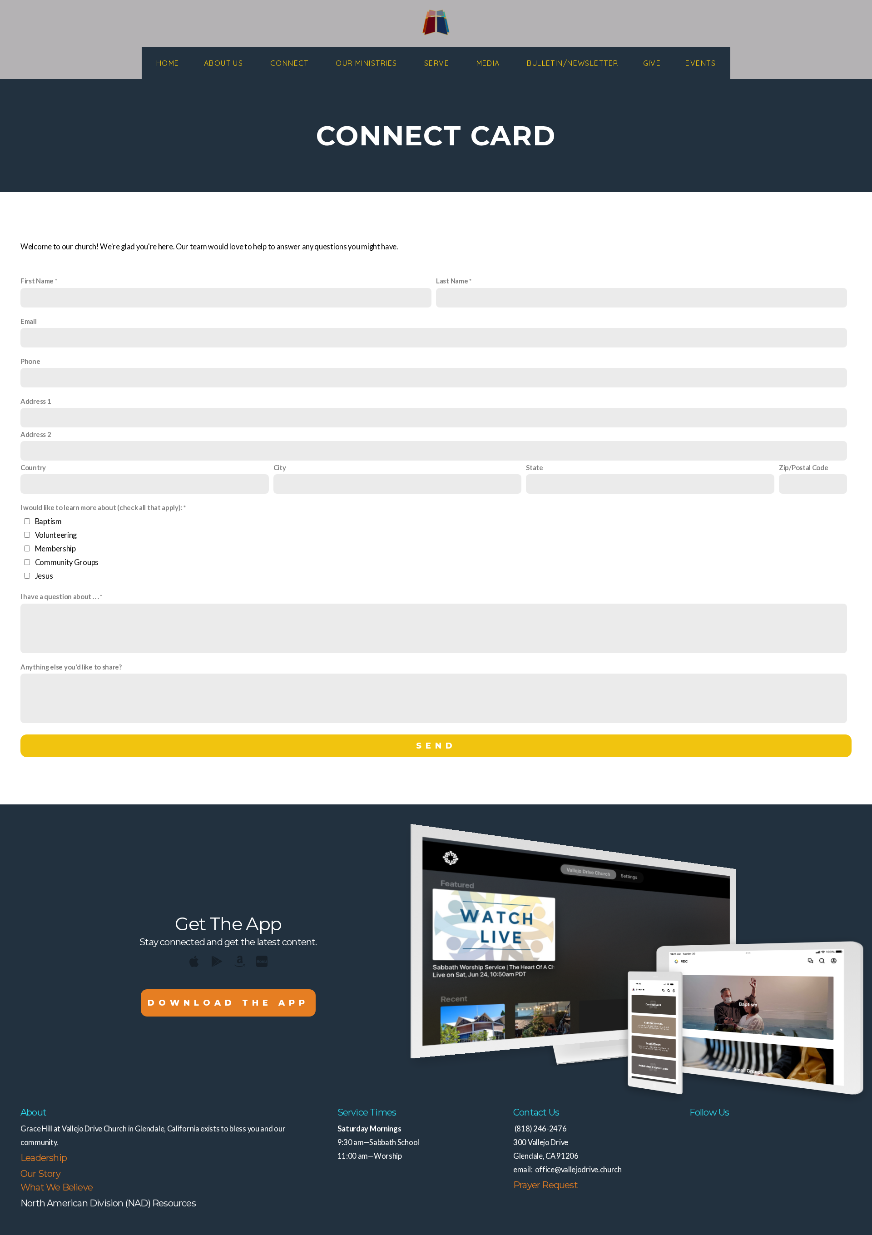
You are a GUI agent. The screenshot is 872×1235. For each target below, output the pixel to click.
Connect (291, 63)
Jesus (44, 575)
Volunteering (56, 535)
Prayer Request (545, 1185)
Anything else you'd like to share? (71, 667)
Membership (55, 548)
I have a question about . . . (59, 596)
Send (436, 746)
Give (652, 63)
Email (28, 321)
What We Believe (56, 1187)
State (534, 467)
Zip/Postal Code (803, 467)
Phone (30, 361)
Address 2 (35, 434)
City (279, 467)
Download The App (228, 1003)
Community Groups (67, 562)
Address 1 (35, 401)
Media (489, 63)
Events (700, 63)
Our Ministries (368, 63)
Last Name (452, 281)
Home (167, 63)
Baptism (48, 521)
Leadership (43, 1157)
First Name (37, 281)
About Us (225, 63)
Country (33, 467)
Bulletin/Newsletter (572, 63)
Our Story (40, 1173)
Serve (438, 63)
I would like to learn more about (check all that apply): (101, 507)
